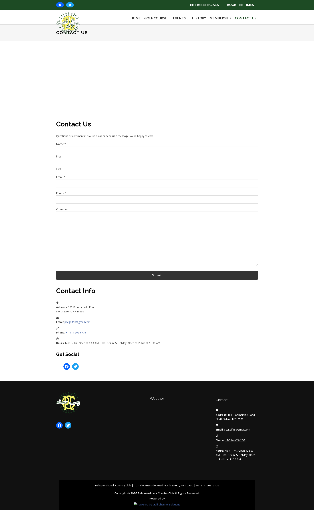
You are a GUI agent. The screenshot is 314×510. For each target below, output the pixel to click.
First (58, 156)
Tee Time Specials (203, 5)
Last (58, 169)
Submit (157, 275)
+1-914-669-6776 (76, 332)
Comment (62, 209)
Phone (61, 193)
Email (60, 177)
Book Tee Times (240, 5)
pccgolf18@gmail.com (77, 322)
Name (61, 144)
